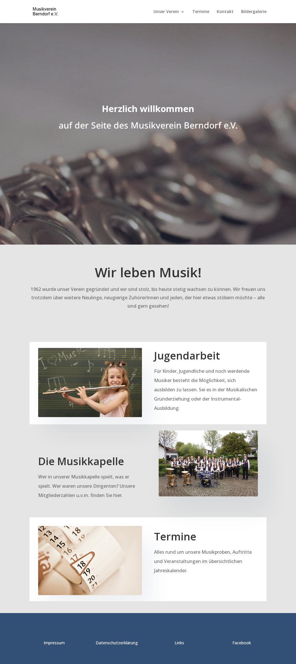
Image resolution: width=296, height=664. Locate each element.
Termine (200, 12)
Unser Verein (166, 12)
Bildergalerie (254, 12)
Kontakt (225, 12)
